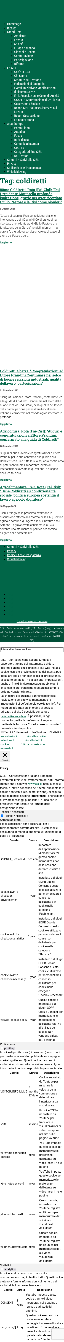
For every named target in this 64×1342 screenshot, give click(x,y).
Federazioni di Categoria (29, 84)
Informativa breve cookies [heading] (16, 649)
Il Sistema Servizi (25, 92)
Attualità (19, 132)
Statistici (55, 732)
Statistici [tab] (5, 1265)
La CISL (12, 68)
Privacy (11, 163)
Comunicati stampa (26, 144)
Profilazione (38, 732)
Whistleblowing (16, 172)
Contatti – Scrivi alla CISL (23, 160)
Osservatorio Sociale (27, 104)
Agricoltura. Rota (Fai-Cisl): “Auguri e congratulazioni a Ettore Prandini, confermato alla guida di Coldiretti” (31, 435)
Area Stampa (15, 124)
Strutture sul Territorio (27, 80)
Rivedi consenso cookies (32, 621)
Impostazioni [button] (9, 736)
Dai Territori (21, 156)
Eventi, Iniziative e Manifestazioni (35, 88)
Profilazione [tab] (7, 1044)
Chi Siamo (20, 76)
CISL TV (19, 148)
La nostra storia (24, 120)
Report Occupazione (26, 116)
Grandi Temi (14, 32)
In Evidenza (21, 140)
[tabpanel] (32, 932)
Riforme (19, 64)
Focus (18, 135)
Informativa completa (13, 716)
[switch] (2, 1048)
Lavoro (18, 40)
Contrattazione (23, 56)
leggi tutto (6, 242)
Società (18, 44)
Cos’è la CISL (22, 72)
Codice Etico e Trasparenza (24, 168)
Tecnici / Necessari (16, 732)
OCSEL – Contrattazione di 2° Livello (37, 100)
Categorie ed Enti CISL (28, 152)
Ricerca (11, 28)
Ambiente (20, 36)
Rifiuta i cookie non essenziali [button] (23, 746)
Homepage (14, 24)
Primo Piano (22, 128)
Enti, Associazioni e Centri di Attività (36, 96)
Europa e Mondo (24, 48)
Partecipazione (23, 60)
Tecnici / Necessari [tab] (12, 812)
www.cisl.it (35, 784)
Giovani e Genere (24, 52)
